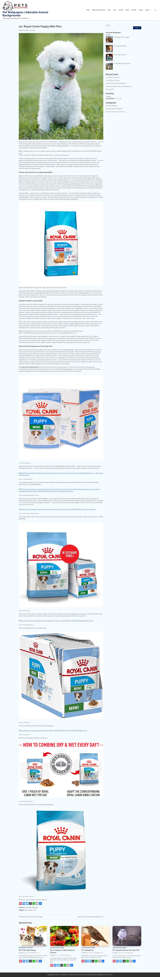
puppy (30, 910)
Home (88, 10)
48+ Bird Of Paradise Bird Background (116, 83)
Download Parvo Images (121, 37)
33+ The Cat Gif (110, 89)
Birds (127, 10)
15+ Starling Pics (87, 950)
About (147, 10)
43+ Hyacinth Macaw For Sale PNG (126, 950)
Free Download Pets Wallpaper (114, 108)
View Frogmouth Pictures (112, 80)
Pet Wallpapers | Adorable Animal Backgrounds (25, 14)
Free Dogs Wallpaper (31, 907)
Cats (114, 10)
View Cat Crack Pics (120, 55)
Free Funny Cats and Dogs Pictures (115, 111)
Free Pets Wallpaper (98, 10)
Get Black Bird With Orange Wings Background (119, 86)
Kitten (121, 10)
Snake (141, 10)
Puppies (134, 10)
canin (25, 910)
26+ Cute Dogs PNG (120, 46)
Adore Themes (108, 975)
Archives (108, 96)
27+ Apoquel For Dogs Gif (112, 77)
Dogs (109, 10)
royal (34, 910)
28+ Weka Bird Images (27, 950)
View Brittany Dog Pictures (122, 63)
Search (108, 25)
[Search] (155, 10)
